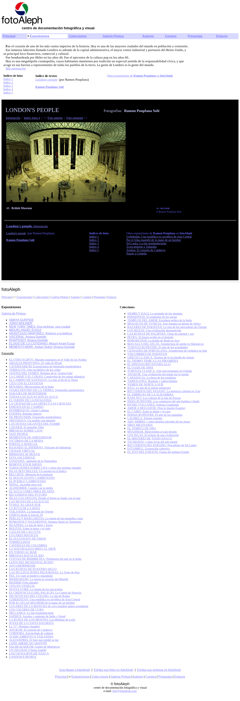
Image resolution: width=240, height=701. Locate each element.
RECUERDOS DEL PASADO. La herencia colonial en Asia (163, 391)
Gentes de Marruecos (34, 646)
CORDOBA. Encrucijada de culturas (31, 633)
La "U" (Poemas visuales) (24, 626)
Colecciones (78, 36)
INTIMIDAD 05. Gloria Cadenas (29, 410)
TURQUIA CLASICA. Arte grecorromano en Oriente (159, 371)
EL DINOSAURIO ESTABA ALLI (149, 364)
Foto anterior (55, 117)
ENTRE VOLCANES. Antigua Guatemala (153, 404)
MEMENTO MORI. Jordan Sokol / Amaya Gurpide (42, 347)
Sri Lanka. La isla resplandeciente (146, 243)
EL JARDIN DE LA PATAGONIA (30, 400)
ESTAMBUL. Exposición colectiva (148, 448)
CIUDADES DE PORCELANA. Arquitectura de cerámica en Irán (167, 350)
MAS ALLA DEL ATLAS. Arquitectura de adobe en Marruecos (165, 344)
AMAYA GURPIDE (21, 320)
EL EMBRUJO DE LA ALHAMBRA (150, 394)
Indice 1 (8, 79)
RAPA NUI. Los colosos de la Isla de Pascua (154, 398)
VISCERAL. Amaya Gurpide (27, 336)
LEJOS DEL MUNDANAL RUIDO (31, 562)
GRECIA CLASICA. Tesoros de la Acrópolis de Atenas (160, 357)
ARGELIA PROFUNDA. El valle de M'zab (35, 363)
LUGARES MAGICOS (23, 535)
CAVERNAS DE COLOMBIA (28, 545)
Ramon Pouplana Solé (49, 87)
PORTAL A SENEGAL (23, 444)
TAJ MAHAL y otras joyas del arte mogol (152, 441)
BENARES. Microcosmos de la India (31, 386)
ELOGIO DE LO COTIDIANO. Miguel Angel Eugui (42, 343)
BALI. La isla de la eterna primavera (149, 387)
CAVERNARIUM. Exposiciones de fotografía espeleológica (45, 366)
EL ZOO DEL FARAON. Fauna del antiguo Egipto (158, 452)
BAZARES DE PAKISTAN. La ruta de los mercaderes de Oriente (167, 327)
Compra (170, 36)
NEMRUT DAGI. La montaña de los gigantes (154, 313)
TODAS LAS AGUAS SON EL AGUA (33, 396)
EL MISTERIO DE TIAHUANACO (149, 438)
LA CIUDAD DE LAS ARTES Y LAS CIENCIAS (40, 403)
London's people (46, 79)
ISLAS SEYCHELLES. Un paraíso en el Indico (38, 471)
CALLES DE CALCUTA (25, 531)
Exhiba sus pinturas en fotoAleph (159, 670)
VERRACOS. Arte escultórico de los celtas (35, 369)
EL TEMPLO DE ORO (141, 428)
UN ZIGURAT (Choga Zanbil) (27, 650)
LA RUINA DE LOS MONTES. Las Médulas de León (42, 619)
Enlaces (222, 36)
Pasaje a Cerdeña (136, 253)
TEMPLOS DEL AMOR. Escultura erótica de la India (159, 320)
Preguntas (195, 36)
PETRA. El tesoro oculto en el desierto (150, 337)
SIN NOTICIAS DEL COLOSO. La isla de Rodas (39, 596)
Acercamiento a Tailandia (141, 246)
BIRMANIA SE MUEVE (24, 454)
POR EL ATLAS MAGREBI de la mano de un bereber (42, 602)
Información (13, 117)
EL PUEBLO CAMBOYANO (27, 481)
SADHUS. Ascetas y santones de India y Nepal (37, 616)
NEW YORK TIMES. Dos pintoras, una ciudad (39, 326)
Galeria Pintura (60, 297)
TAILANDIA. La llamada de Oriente (31, 511)
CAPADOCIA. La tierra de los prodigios (151, 377)
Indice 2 (8, 82)
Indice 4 (8, 89)
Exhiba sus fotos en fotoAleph (113, 670)
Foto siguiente (74, 117)
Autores (148, 36)
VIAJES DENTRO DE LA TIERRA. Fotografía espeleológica (46, 390)
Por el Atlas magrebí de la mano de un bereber (153, 240)
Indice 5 (8, 92)
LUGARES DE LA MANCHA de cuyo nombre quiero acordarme (48, 606)
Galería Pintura (113, 36)
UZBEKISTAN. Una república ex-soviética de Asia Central (44, 599)
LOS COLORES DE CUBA (26, 609)
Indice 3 (8, 85)
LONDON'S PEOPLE (22, 656)
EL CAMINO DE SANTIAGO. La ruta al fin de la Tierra (43, 380)
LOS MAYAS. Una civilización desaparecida (154, 330)
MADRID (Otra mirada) (23, 582)
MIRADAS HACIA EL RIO (26, 555)
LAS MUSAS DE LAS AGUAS (29, 501)
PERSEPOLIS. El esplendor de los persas (152, 317)
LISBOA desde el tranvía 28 (26, 515)
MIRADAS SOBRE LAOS (26, 430)
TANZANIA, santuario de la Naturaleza (33, 461)
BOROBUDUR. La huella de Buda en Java (153, 340)
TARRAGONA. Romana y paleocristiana (152, 381)
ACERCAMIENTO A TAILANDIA (31, 636)
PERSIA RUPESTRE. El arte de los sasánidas (154, 414)
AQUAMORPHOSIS (22, 565)
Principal (9, 36)
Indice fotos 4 (32, 117)
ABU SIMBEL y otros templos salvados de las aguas (158, 421)
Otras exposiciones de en (140, 75)
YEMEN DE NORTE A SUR (145, 384)
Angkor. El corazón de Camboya (145, 250)
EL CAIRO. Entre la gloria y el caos (148, 411)
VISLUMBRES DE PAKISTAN (147, 354)
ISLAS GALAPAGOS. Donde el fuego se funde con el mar (44, 498)
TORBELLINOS (19, 542)
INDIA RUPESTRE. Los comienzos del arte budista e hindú (163, 401)
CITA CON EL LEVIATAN (26, 383)
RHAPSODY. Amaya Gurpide (28, 340)
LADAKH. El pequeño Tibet (26, 427)
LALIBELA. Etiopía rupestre (144, 418)
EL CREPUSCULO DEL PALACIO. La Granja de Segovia (45, 592)
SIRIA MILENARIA (140, 425)
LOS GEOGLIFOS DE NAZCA (29, 653)
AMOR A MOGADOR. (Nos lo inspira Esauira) (156, 408)
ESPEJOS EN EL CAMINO (26, 407)
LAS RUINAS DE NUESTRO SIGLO (33, 569)
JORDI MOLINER (20, 323)
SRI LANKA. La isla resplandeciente (31, 613)
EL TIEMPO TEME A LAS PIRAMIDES (152, 360)
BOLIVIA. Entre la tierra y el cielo (29, 528)
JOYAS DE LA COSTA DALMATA (31, 623)
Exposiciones (39, 36)
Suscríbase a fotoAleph (74, 670)
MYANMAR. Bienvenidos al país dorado (152, 431)
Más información (16, 68)
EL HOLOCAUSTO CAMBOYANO (32, 477)
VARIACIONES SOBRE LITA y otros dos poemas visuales (45, 467)
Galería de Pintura (14, 313)
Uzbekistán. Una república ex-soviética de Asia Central (159, 236)
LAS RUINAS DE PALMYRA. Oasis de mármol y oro (160, 333)
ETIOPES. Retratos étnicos (25, 413)
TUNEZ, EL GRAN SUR (24, 504)
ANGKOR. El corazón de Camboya (30, 629)
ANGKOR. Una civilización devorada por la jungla (158, 374)
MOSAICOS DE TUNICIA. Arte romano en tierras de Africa (164, 323)
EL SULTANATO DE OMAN (27, 538)
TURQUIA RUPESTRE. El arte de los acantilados (157, 347)
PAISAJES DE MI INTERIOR (27, 393)
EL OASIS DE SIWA (140, 367)
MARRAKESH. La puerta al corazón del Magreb (38, 579)
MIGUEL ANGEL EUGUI (25, 330)
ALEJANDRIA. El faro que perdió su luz (34, 640)
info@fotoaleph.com (124, 691)
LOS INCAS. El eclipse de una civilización (153, 435)
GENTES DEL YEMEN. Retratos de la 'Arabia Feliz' (41, 373)
